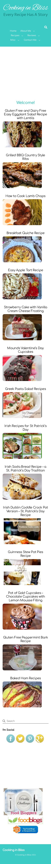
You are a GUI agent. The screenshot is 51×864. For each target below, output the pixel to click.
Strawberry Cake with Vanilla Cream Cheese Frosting (25, 309)
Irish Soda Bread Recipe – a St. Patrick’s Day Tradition (25, 468)
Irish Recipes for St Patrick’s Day (25, 427)
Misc (13, 40)
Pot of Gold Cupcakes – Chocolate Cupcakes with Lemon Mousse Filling (25, 596)
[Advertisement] (25, 73)
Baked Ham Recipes (25, 678)
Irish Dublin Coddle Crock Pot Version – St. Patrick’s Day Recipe (25, 511)
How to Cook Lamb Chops (25, 196)
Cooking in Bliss (24, 855)
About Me (25, 31)
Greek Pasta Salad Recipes (25, 389)
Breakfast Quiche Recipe (25, 233)
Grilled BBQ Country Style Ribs (25, 157)
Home (13, 31)
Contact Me (30, 40)
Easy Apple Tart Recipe (25, 270)
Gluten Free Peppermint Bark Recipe (25, 639)
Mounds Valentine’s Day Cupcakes (25, 350)
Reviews (31, 35)
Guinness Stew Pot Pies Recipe (25, 554)
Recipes (15, 35)
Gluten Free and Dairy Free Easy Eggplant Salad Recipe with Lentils (25, 114)
